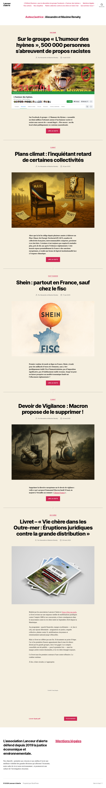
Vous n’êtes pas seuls (69, 612)
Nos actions (28, 6)
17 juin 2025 (66, 295)
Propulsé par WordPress (31, 783)
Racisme (53, 32)
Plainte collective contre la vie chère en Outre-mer (62, 6)
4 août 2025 (66, 57)
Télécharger (71, 718)
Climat (53, 147)
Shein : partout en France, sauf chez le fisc (53, 285)
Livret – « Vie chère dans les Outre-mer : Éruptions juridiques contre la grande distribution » (53, 527)
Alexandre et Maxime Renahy (49, 57)
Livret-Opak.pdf (34, 718)
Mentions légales (88, 3)
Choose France (59, 493)
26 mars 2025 (66, 540)
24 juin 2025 (66, 166)
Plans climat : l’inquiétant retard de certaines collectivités (53, 157)
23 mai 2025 (66, 418)
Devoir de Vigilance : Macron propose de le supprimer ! (53, 409)
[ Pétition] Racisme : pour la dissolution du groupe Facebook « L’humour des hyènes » (52, 3)
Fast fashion (53, 276)
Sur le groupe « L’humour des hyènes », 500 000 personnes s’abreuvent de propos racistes (53, 45)
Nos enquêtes (38, 6)
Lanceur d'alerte (7, 4)
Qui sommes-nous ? (87, 6)
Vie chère (53, 515)
